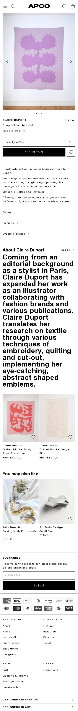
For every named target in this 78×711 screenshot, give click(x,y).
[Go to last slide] (7, 61)
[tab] (36, 113)
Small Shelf (46, 531)
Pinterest (49, 637)
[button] (5, 6)
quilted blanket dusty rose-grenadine (17, 451)
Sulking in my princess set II (20, 533)
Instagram (50, 631)
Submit (39, 585)
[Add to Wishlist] (71, 152)
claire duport (15, 120)
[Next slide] (71, 61)
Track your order (13, 681)
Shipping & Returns (15, 675)
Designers (9, 654)
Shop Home (10, 648)
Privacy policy (12, 687)
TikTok (47, 643)
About (6, 625)
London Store (11, 637)
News (6, 631)
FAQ (5, 670)
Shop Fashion (11, 643)
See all (65, 249)
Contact (48, 625)
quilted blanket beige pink (54, 451)
